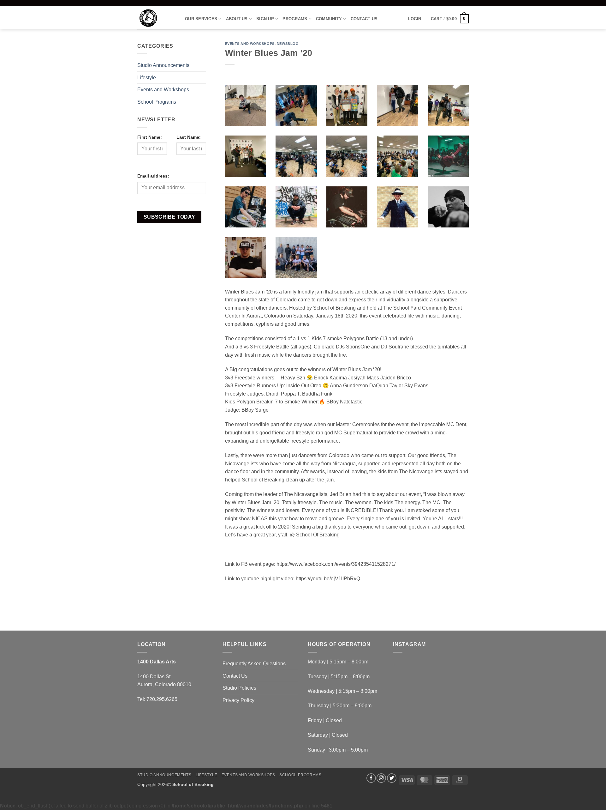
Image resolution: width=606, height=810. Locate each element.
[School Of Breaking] (156, 17)
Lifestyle (146, 77)
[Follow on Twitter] (391, 778)
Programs (294, 18)
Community (329, 18)
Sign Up (265, 18)
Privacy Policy (238, 700)
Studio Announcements (163, 65)
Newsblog (288, 43)
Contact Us (364, 18)
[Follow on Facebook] (371, 778)
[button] (414, 19)
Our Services (201, 18)
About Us (237, 18)
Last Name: (188, 137)
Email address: (153, 175)
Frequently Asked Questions (254, 663)
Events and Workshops (163, 89)
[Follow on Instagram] (381, 778)
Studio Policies (239, 688)
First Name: (149, 137)
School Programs (156, 102)
